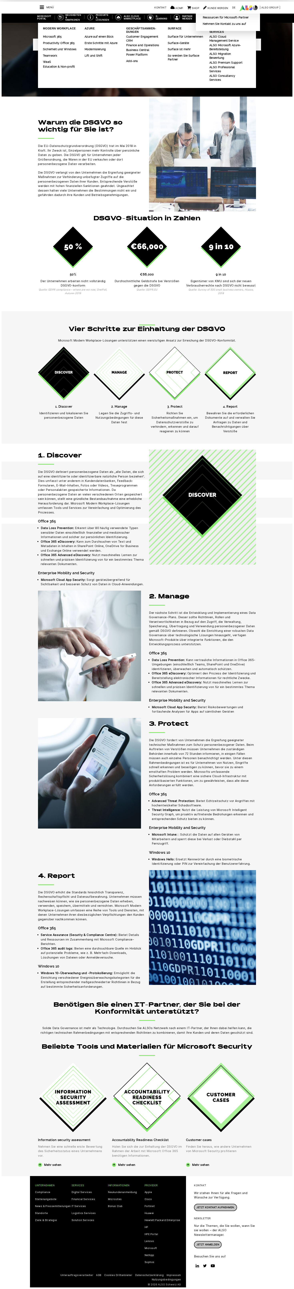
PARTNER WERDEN (187, 17)
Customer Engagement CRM (142, 38)
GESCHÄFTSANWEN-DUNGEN (141, 30)
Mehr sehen (52, 1165)
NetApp (149, 1255)
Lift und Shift (94, 55)
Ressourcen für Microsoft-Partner (226, 17)
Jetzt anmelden (207, 1244)
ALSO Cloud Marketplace (132, 17)
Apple (148, 1192)
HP (146, 1227)
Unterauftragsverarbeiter (76, 1275)
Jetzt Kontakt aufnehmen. (215, 1207)
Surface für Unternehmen (185, 36)
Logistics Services (84, 1213)
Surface (175, 28)
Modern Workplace (59, 28)
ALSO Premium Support (225, 62)
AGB (98, 1275)
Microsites (115, 1199)
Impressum (174, 1275)
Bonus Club (115, 1206)
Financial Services (83, 1199)
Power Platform (137, 54)
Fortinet (150, 1206)
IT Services (79, 1206)
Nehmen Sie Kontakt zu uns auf (224, 23)
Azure (90, 28)
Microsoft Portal (44, 17)
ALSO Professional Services (222, 69)
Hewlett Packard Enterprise (162, 1220)
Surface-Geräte (178, 43)
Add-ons (132, 61)
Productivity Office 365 (59, 43)
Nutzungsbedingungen (166, 1279)
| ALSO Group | (270, 7)
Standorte (41, 1213)
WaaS (47, 61)
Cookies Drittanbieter (118, 1275)
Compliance (42, 1192)
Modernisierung (95, 49)
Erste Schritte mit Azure (101, 43)
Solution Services (83, 1220)
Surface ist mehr (179, 49)
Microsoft (151, 1248)
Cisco (148, 1199)
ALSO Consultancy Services (222, 77)
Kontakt (160, 7)
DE (234, 7)
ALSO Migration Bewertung (220, 55)
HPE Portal (151, 1234)
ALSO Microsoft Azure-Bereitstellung (225, 47)
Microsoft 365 (52, 36)
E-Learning (161, 17)
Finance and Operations (142, 45)
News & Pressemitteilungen (53, 1206)
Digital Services (82, 1192)
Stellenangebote (46, 1199)
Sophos (150, 1262)
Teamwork (50, 55)
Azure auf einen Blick (99, 36)
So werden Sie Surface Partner (183, 57)
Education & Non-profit (59, 66)
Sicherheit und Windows (60, 49)
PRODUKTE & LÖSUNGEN (102, 17)
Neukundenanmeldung (122, 1192)
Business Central (137, 50)
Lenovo (149, 1241)
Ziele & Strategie (46, 1220)
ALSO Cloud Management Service (224, 38)
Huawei (149, 1213)
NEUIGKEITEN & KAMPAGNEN (73, 17)
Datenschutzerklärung (149, 1275)
